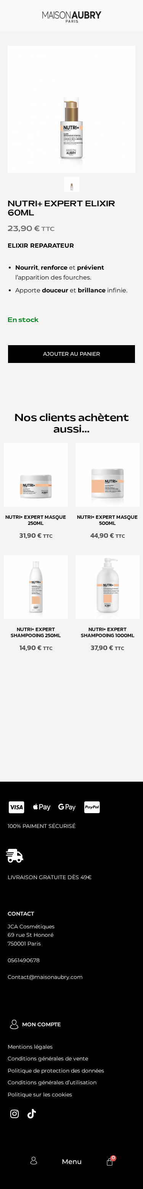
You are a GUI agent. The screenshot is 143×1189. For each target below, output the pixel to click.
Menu (72, 1162)
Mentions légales (30, 1046)
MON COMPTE (41, 1024)
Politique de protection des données (56, 1070)
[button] (71, 354)
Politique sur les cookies (40, 1094)
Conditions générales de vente (48, 1058)
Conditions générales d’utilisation (52, 1082)
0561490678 (24, 960)
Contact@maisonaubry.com (45, 977)
